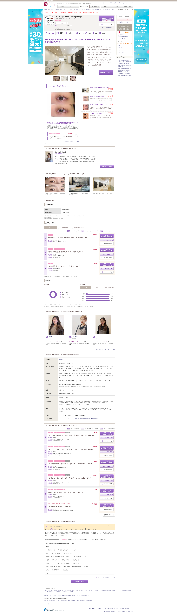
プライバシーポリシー (121, 611)
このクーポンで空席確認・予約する (106, 236)
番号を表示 (62, 359)
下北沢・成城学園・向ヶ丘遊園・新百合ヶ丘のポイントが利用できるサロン (74, 595)
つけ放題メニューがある (68, 591)
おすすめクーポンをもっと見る (71, 141)
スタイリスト (121, 47)
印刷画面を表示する (109, 515)
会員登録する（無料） (124, 22)
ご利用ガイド (130, 611)
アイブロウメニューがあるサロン (54, 591)
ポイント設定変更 (122, 38)
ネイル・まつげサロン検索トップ (111, 3)
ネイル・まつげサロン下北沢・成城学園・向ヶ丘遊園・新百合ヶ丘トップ (97, 9)
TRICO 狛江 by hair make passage (68, 17)
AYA (97, 337)
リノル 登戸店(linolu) (79, 600)
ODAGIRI (75, 337)
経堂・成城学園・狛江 (69, 590)
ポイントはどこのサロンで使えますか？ (124, 65)
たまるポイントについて (123, 35)
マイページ (124, 3)
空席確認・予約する (106, 19)
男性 (97, 287)
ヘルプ (131, 3)
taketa (51, 337)
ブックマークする (108, 24)
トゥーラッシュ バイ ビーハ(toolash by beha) (60, 600)
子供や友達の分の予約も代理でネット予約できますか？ (124, 69)
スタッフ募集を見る (107, 27)
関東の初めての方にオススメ (50, 595)
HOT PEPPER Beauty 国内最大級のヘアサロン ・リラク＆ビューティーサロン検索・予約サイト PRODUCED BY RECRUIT (50, 4)
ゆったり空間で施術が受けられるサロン (108, 590)
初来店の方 (65, 227)
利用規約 (113, 611)
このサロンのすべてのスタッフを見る (105, 349)
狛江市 (81, 590)
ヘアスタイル (73, 6)
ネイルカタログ (95, 6)
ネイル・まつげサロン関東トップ (73, 9)
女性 (86, 287)
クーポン (120, 49)
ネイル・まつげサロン (84, 6)
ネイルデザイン (121, 53)
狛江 (86, 590)
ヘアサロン (63, 6)
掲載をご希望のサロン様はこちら (124, 608)
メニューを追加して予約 (107, 240)
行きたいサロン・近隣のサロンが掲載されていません (124, 62)
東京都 (77, 590)
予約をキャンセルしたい (123, 71)
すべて (51, 227)
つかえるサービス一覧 (123, 36)
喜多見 (90, 590)
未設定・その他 (109, 287)
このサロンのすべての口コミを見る (106, 577)
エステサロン (116, 6)
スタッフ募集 (47, 603)
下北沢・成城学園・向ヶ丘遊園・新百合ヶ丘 (53, 590)
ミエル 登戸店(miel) (88, 600)
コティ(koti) (72, 600)
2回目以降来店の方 (79, 227)
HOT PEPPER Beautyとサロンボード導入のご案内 (102, 608)
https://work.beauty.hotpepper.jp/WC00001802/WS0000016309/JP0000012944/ (79, 419)
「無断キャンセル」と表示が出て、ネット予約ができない (124, 74)
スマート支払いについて (123, 60)
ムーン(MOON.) (47, 600)
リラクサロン (106, 6)
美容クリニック (127, 6)
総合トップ (46, 9)
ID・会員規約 (107, 611)
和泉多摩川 (96, 590)
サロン (119, 45)
